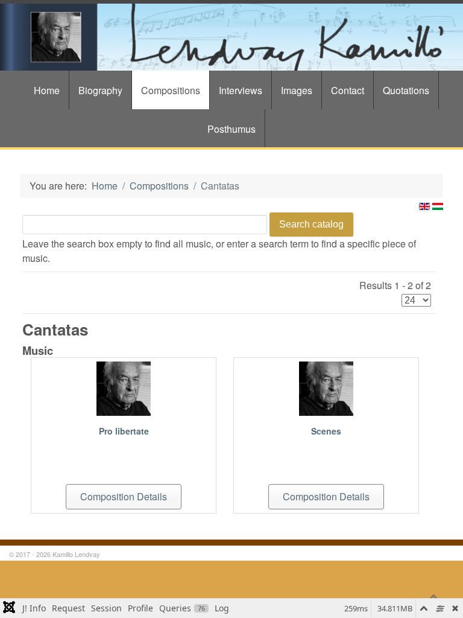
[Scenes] (326, 387)
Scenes (326, 431)
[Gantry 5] (231, 37)
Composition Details (123, 496)
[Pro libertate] (123, 387)
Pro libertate (124, 431)
